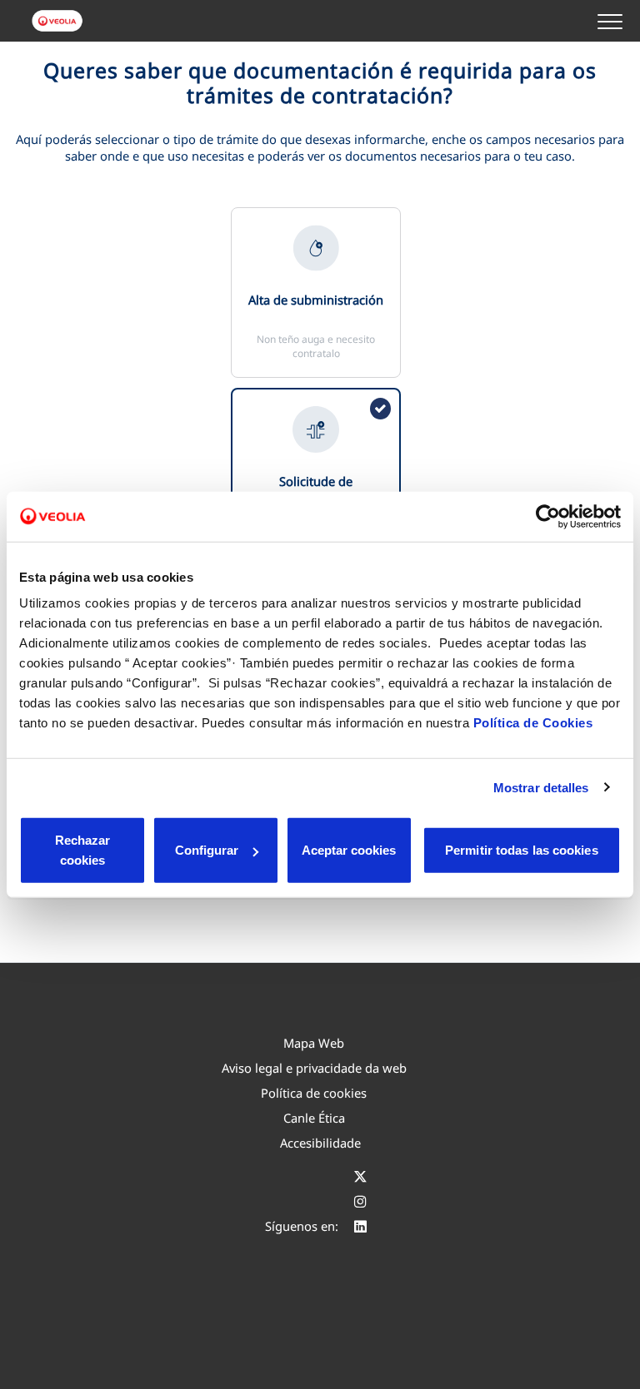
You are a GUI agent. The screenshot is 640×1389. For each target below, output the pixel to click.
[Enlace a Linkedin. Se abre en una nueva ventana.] (360, 1226)
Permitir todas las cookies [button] (521, 850)
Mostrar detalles (541, 787)
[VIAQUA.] (58, 21)
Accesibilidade (320, 1142)
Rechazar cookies (82, 850)
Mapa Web (313, 1042)
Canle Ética (314, 1117)
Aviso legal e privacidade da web (314, 1067)
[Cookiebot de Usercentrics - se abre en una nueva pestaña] (548, 516)
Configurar (206, 850)
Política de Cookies (533, 723)
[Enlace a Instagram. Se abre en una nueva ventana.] (360, 1201)
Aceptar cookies (349, 850)
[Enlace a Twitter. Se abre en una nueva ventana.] (360, 1176)
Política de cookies (314, 1092)
